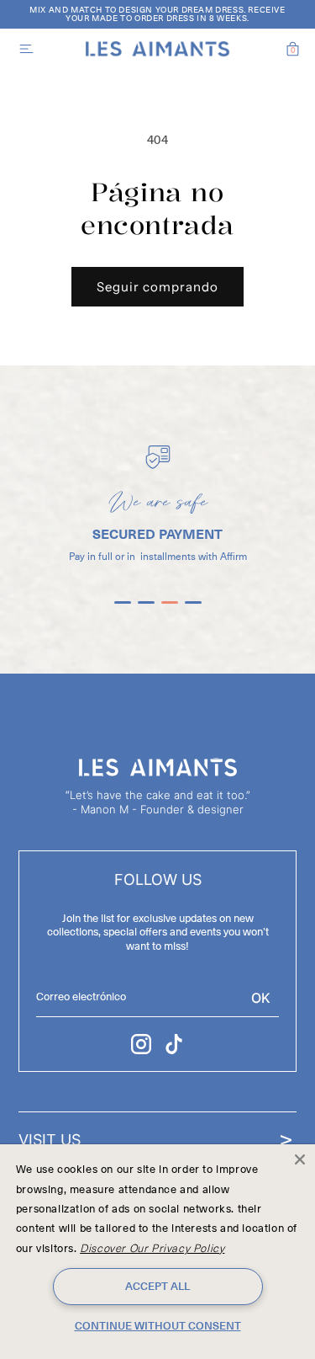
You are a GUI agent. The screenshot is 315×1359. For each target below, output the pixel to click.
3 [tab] (169, 609)
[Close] (299, 1159)
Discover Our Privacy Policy (152, 1248)
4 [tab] (193, 609)
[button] (23, 49)
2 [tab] (146, 609)
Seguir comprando (157, 287)
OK (260, 997)
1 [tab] (122, 609)
